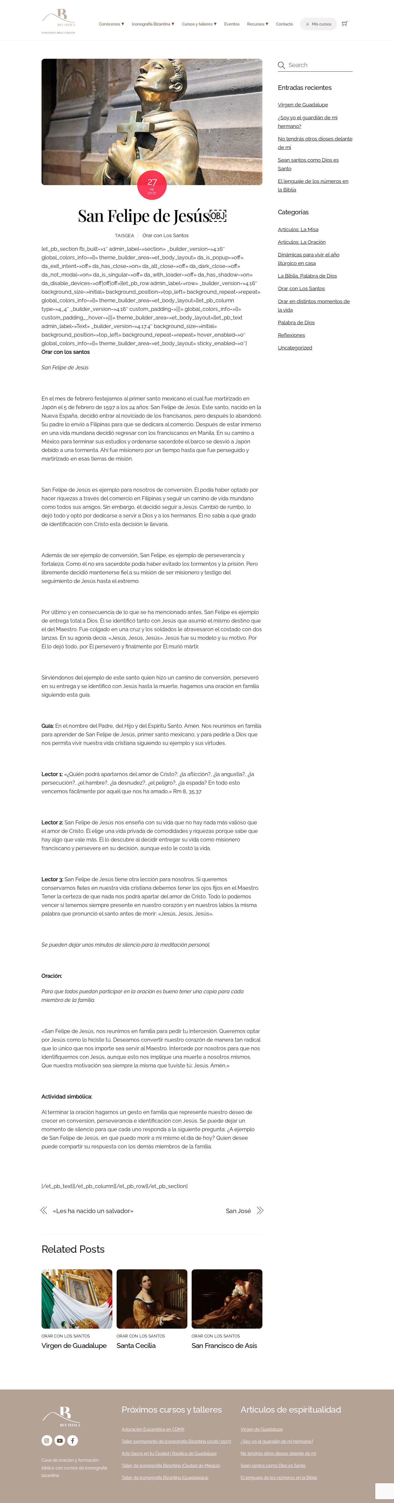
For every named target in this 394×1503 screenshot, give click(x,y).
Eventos (231, 24)
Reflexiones (291, 335)
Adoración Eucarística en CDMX (153, 1429)
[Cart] (345, 23)
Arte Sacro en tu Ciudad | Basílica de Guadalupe (169, 1453)
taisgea (124, 235)
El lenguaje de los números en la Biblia (279, 1477)
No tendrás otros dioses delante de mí (278, 1453)
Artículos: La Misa (298, 229)
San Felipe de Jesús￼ (152, 215)
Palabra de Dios (296, 322)
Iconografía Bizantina (151, 24)
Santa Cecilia (136, 1346)
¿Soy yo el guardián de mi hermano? (277, 1441)
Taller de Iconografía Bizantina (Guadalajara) (165, 1477)
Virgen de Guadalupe (74, 1346)
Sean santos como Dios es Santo (273, 1465)
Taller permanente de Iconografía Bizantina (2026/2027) (176, 1441)
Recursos (255, 24)
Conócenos (109, 24)
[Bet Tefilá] (59, 24)
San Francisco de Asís (224, 1346)
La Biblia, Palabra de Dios (307, 276)
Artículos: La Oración (302, 242)
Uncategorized (295, 348)
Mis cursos (321, 24)
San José (238, 1210)
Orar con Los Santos (166, 235)
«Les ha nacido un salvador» (93, 1210)
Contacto (284, 24)
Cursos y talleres (197, 24)
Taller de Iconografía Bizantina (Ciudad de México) (171, 1465)
